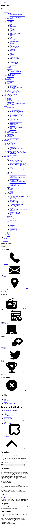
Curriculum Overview (12, 157)
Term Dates (9, 131)
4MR (11, 28)
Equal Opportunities (14, 119)
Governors (9, 69)
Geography (9, 222)
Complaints (12, 118)
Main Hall (12, 54)
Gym (11, 24)
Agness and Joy (13, 147)
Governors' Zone (10, 75)
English (8, 159)
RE (7, 233)
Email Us (6, 276)
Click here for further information (17, 164)
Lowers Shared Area (14, 41)
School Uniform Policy (12, 132)
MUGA (11, 22)
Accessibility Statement (9, 418)
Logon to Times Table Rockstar (11, 410)
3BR (11, 37)
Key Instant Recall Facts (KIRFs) (17, 181)
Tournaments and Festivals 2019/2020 (18, 209)
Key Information (7, 79)
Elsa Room (12, 42)
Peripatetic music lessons (15, 218)
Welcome (9, 13)
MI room (12, 32)
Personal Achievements (15, 213)
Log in (5, 238)
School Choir (13, 220)
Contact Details (10, 20)
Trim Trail (12, 29)
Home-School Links (14, 123)
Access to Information (15, 110)
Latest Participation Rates (15, 206)
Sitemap (5, 414)
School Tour (9, 21)
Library (11, 45)
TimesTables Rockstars (12, 155)
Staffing (8, 78)
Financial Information (12, 94)
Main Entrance (13, 65)
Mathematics (9, 173)
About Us (6, 12)
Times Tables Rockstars (9, 403)
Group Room (13, 26)
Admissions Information (12, 93)
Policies (8, 83)
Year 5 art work (13, 229)
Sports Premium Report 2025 (16, 202)
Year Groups (9, 142)
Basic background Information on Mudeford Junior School (17, 16)
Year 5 (11, 191)
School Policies (13, 89)
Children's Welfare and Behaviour (17, 116)
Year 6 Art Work (13, 230)
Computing (9, 214)
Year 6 (11, 192)
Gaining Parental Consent (16, 122)
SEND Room (13, 43)
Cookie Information (8, 415)
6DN (11, 59)
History (8, 221)
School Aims (10, 18)
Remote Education (11, 143)
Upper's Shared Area (14, 58)
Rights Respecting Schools (16, 14)
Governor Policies (14, 86)
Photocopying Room (14, 46)
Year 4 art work (13, 228)
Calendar (9, 98)
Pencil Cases (12, 126)
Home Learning (4, 323)
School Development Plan (13, 90)
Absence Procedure (14, 138)
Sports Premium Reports (15, 205)
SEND (8, 236)
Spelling (11, 172)
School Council (10, 144)
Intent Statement (13, 195)
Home (5, 10)
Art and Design (10, 224)
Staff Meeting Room (14, 62)
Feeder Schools (10, 77)
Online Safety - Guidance (13, 139)
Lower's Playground (14, 39)
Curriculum (6, 156)
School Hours (13, 128)
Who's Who (9, 66)
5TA (11, 61)
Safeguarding (10, 82)
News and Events (8, 95)
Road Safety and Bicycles (16, 127)
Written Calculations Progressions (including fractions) (17, 178)
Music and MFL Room (15, 47)
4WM (11, 25)
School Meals (10, 134)
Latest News (9, 96)
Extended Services (14, 57)
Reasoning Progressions (15, 180)
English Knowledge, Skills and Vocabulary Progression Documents (18, 162)
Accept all (9, 464)
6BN (11, 51)
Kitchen (11, 55)
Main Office (12, 30)
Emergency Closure (14, 108)
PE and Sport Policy (14, 201)
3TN (11, 36)
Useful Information (11, 107)
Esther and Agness (14, 146)
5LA (11, 53)
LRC (11, 38)
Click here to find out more (16, 160)
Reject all (3, 464)
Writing (11, 168)
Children (6, 140)
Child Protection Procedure (16, 115)
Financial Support (11, 135)
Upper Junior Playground (15, 33)
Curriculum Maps (14, 200)
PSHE (8, 234)
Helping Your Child (14, 185)
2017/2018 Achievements (15, 210)
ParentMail (3, 347)
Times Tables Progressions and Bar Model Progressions (18, 183)
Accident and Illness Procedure (17, 111)
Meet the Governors (14, 70)
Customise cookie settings (18, 464)
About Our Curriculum (15, 199)
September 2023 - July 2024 (16, 148)
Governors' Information (15, 73)
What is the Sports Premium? (16, 204)
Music (8, 217)
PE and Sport (10, 193)
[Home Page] (4, 241)
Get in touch (3, 2)
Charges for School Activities (16, 114)
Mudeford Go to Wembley (16, 212)
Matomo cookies (8, 497)
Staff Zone (9, 67)
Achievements (13, 74)
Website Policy (7, 417)
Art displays (12, 225)
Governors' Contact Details (16, 71)
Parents (5, 106)
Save (13, 523)
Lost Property (13, 124)
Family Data (12, 120)
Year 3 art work (13, 226)
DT (7, 232)
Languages (9, 216)
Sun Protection (13, 130)
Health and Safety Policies (16, 87)
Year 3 (11, 188)
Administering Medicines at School (18, 112)
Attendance (9, 136)
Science (8, 187)
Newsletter (9, 99)
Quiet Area (12, 49)
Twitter (2, 360)
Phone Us (6, 264)
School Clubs (10, 149)
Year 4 (11, 189)
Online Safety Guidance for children (15, 151)
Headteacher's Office (14, 63)
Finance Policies (13, 85)
